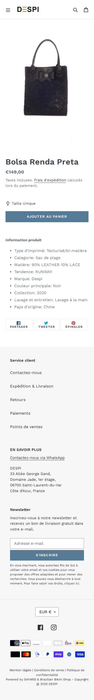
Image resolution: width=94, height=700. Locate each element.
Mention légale (20, 670)
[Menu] (8, 9)
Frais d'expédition (50, 180)
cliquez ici (71, 583)
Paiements (20, 413)
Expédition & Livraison (31, 386)
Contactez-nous (26, 372)
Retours (18, 399)
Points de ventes (26, 426)
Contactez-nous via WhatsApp (37, 457)
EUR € (45, 611)
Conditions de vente (49, 670)
